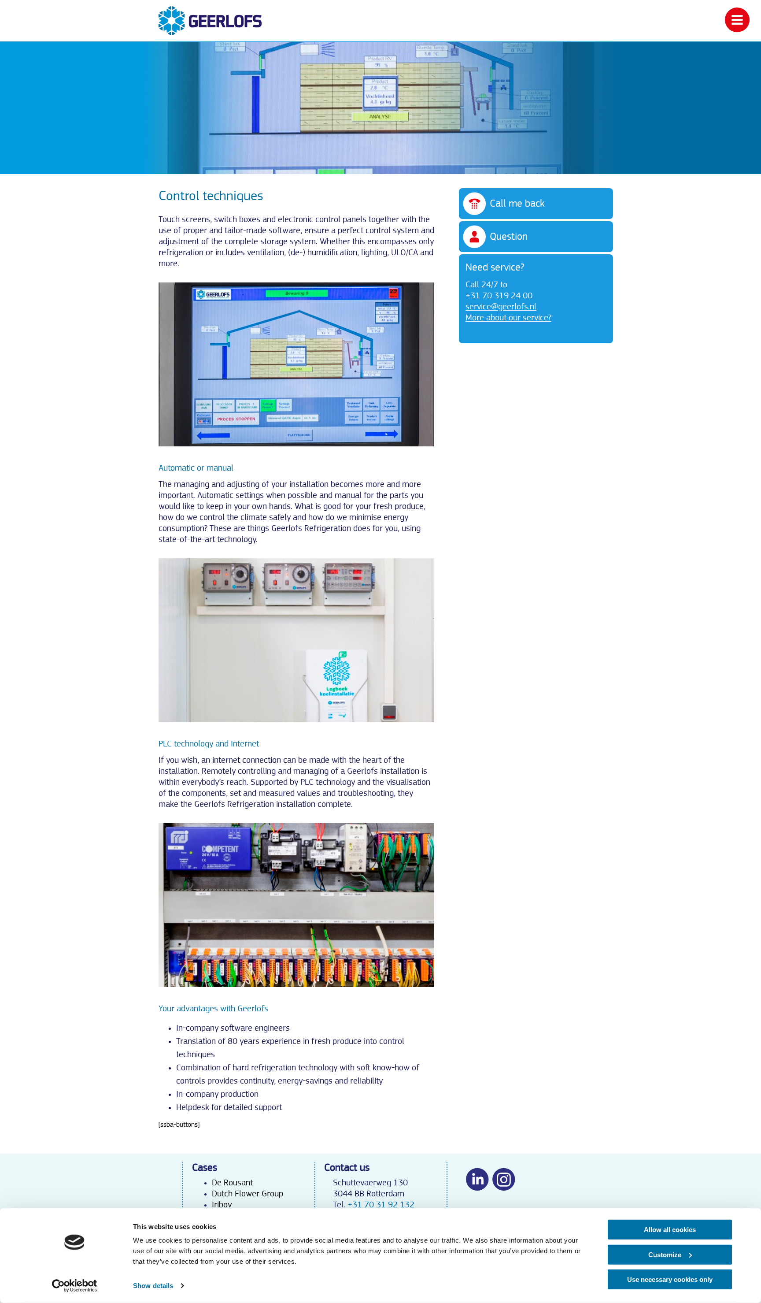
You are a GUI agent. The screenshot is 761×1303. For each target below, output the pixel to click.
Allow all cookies (670, 1229)
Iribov (222, 1204)
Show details (153, 1285)
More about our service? (508, 317)
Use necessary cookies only (670, 1279)
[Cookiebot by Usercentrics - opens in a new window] (74, 1285)
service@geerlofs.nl (500, 306)
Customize (664, 1254)
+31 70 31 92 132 (380, 1204)
